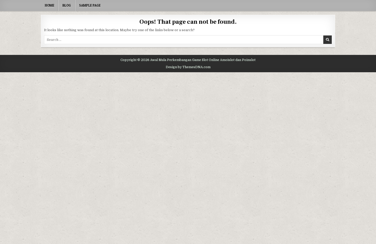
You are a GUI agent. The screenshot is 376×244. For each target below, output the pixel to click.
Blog (66, 5)
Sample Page (90, 5)
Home (49, 5)
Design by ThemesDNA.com (188, 67)
